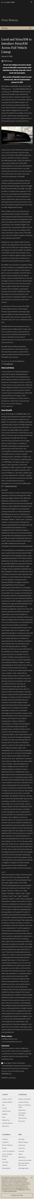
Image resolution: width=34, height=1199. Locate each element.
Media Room (22, 1157)
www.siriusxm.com (11, 486)
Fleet (3, 1117)
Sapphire (4, 1114)
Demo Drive (5, 1126)
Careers (4, 1148)
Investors (4, 1165)
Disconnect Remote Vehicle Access (23, 1164)
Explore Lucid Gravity (24, 1099)
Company (5, 1139)
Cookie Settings (17, 1195)
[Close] (32, 1178)
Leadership (5, 1142)
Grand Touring (6, 1111)
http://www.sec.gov (24, 855)
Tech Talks (5, 1162)
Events (20, 1154)
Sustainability (6, 1168)
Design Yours (6, 1120)
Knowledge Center (23, 1168)
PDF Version (8, 61)
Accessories (21, 1145)
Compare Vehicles (7, 1102)
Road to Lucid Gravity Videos (24, 1106)
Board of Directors (7, 1145)
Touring (4, 1108)
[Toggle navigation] (30, 28)
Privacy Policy (18, 1188)
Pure (3, 1105)
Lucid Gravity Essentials (22, 1114)
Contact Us (21, 1148)
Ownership (21, 1139)
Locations (21, 1151)
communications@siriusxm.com (11, 1042)
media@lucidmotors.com (9, 1039)
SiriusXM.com (8, 364)
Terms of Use (21, 1189)
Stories (4, 1159)
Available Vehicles (7, 1123)
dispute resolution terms (10, 1191)
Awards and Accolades (24, 1160)
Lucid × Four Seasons (8, 1151)
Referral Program (23, 1142)
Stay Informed (22, 1118)
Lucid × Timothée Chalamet (7, 1155)
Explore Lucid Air (7, 1099)
